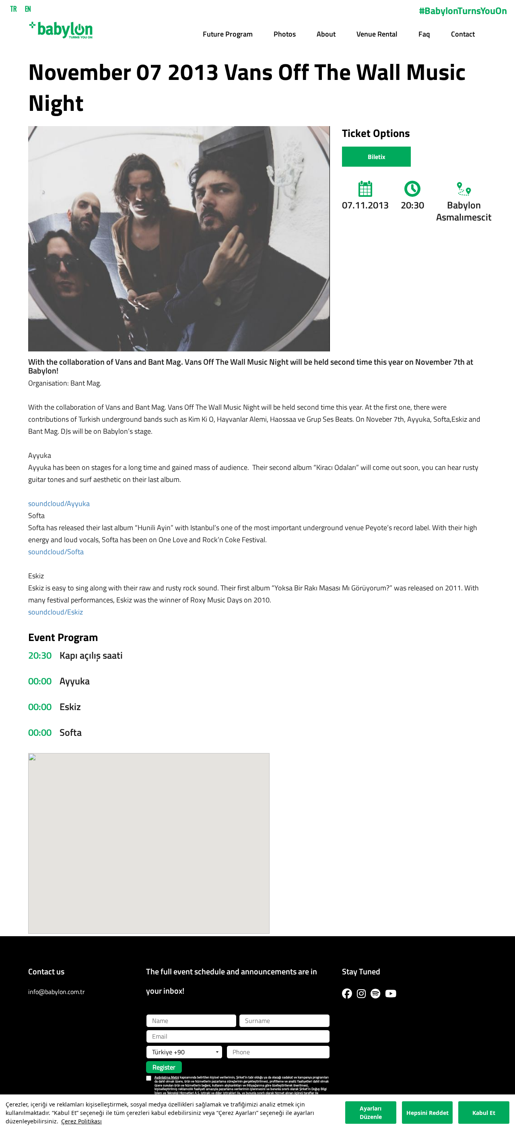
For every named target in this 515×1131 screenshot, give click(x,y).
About (326, 34)
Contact (463, 34)
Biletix (376, 156)
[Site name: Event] (61, 27)
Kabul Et (483, 1113)
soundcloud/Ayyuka (59, 503)
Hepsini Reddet (427, 1113)
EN (28, 9)
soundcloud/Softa (56, 551)
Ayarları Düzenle (371, 1113)
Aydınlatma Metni (166, 1077)
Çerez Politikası (81, 1121)
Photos (285, 34)
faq (424, 34)
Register (163, 1067)
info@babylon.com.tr (56, 991)
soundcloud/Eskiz (55, 611)
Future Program (228, 34)
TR (13, 9)
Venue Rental (377, 34)
